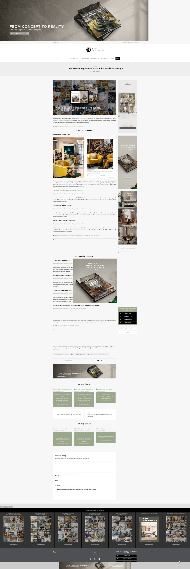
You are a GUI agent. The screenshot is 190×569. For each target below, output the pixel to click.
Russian (56, 214)
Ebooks (112, 58)
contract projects (69, 354)
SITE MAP (128, 42)
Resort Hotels (95, 58)
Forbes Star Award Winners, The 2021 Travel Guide (70, 126)
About (95, 552)
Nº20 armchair (85, 198)
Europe (95, 66)
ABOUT (124, 42)
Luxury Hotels (85, 58)
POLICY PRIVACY (134, 42)
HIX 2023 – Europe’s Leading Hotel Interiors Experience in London (84, 400)
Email (56, 480)
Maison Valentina (63, 322)
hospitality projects (80, 354)
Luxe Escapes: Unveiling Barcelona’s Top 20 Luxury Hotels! (62, 400)
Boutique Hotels (75, 58)
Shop (117, 58)
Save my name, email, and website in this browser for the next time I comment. (76, 489)
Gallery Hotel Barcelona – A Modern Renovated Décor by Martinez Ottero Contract (78, 235)
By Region (103, 58)
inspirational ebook (92, 354)
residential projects (103, 354)
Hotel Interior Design (82, 394)
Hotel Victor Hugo (57, 181)
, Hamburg (68, 191)
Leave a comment (68, 360)
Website (57, 485)
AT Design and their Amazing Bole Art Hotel (68, 325)
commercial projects (58, 354)
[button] (189, 529)
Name (57, 475)
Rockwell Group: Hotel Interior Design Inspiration (106, 397)
